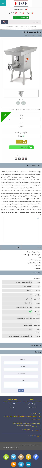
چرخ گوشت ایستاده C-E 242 (31, 32)
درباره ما (12, 407)
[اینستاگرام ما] (21, 457)
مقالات (20, 12)
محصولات (37, 109)
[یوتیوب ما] (6, 457)
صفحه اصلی (12, 12)
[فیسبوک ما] (36, 457)
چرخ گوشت (14, 109)
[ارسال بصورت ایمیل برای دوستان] (23, 159)
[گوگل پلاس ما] (28, 457)
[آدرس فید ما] (13, 464)
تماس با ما (28, 12)
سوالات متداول (32, 403)
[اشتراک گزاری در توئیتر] (16, 159)
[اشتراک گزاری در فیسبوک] (19, 159)
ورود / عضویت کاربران (20, 9)
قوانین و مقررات (32, 407)
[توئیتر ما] (13, 457)
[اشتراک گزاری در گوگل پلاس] (26, 159)
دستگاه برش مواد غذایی (25, 109)
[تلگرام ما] (21, 464)
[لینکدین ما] (28, 464)
